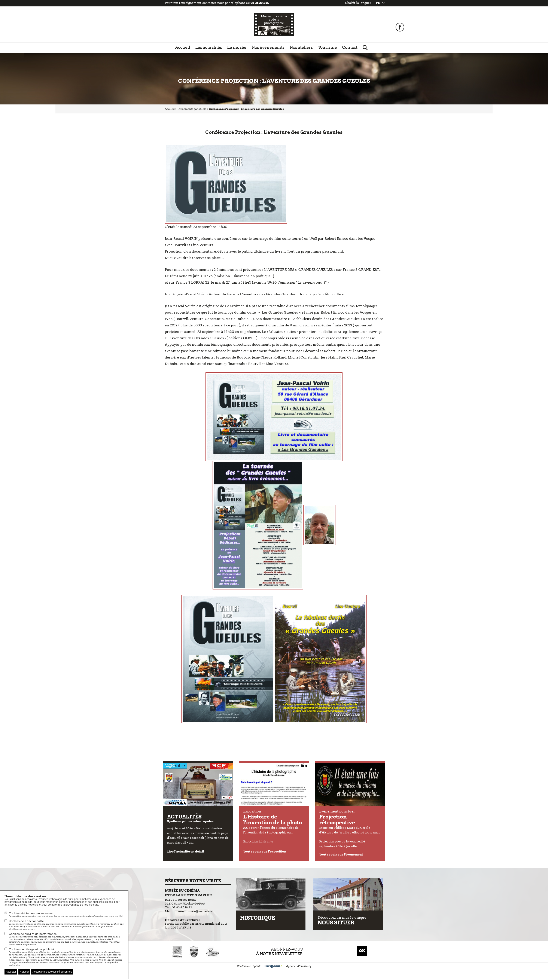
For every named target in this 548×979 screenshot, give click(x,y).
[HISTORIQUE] (270, 894)
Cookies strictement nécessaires (66, 914)
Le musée (236, 47)
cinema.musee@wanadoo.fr (194, 911)
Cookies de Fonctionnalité (66, 924)
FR (378, 3)
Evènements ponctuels (191, 108)
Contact (349, 47)
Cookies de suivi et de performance (65, 939)
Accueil (182, 47)
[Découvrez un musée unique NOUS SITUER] (348, 894)
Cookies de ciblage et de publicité (65, 957)
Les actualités (208, 47)
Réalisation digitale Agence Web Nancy (274, 966)
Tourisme (327, 47)
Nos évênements (268, 47)
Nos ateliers (301, 47)
